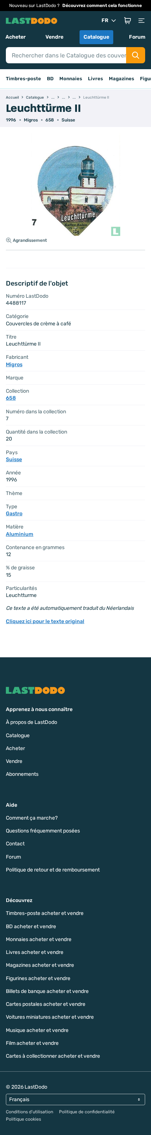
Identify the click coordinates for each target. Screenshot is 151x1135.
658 (49, 120)
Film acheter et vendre (32, 1043)
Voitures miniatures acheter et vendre (50, 1017)
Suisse (68, 120)
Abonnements (22, 774)
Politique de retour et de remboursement (53, 870)
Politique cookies (23, 1119)
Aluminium (19, 534)
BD (50, 78)
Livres (95, 78)
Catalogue (96, 37)
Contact (15, 844)
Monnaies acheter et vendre (38, 939)
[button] (127, 20)
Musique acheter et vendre (37, 1030)
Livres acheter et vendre (34, 952)
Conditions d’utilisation (29, 1111)
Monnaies (70, 78)
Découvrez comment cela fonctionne (102, 5)
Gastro (14, 513)
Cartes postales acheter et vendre (45, 1004)
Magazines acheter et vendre (40, 965)
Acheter (15, 37)
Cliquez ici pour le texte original (45, 621)
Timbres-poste (23, 78)
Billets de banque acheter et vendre (47, 991)
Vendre (54, 37)
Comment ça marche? (32, 818)
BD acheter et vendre (31, 926)
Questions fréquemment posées (43, 831)
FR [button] (105, 20)
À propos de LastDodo (31, 722)
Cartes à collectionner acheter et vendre (53, 1056)
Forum (137, 37)
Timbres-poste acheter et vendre (45, 913)
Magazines (121, 78)
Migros (31, 120)
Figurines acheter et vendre (38, 978)
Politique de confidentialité (87, 1111)
